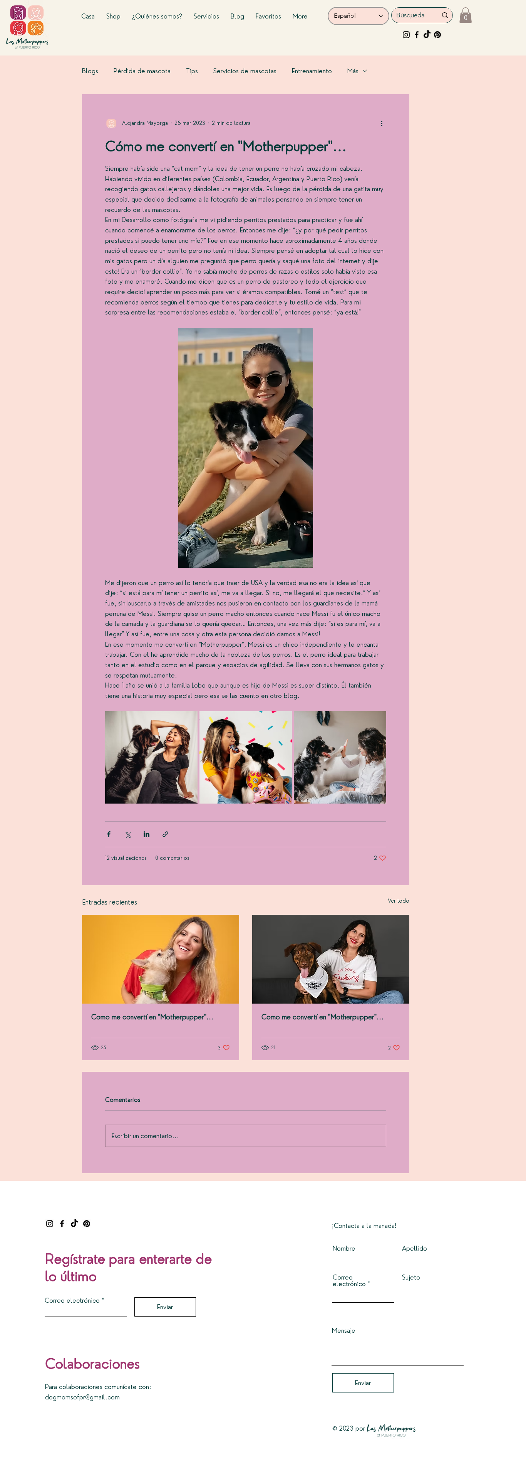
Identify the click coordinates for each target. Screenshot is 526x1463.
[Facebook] (416, 34)
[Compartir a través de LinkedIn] (146, 834)
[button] (465, 15)
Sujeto (411, 1277)
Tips (192, 71)
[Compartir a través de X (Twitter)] (127, 834)
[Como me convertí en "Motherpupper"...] (160, 959)
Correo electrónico (72, 1300)
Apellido (414, 1248)
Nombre (344, 1248)
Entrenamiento (312, 71)
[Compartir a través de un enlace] (165, 834)
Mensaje (343, 1330)
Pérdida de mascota (142, 71)
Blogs (90, 71)
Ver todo (398, 900)
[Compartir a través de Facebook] (108, 834)
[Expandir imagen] (151, 757)
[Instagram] (406, 34)
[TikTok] (427, 34)
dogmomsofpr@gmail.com (82, 1397)
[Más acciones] (381, 123)
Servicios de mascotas (244, 71)
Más (352, 71)
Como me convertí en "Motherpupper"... (152, 1016)
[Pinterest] (437, 34)
